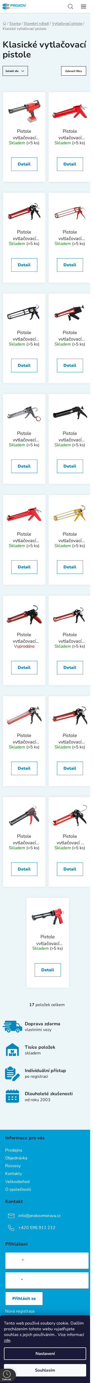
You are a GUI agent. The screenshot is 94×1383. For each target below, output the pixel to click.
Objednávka (16, 1158)
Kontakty (13, 1173)
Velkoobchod (17, 1182)
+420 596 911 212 (36, 1227)
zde (7, 1340)
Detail (24, 164)
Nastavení (45, 1354)
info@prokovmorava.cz (39, 1215)
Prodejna (13, 1150)
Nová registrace (20, 1311)
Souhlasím (45, 1370)
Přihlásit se (24, 1298)
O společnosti (18, 1189)
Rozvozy (13, 1166)
